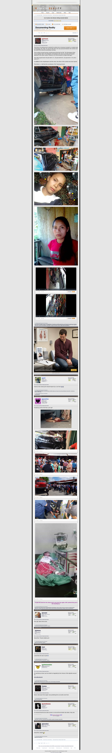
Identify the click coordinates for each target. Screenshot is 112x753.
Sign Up (47, 12)
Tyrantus (44, 686)
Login (53, 12)
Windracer (38, 630)
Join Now (69, 28)
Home (42, 12)
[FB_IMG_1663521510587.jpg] (56, 560)
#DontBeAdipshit (38, 677)
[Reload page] (35, 15)
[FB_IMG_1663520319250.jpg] (56, 486)
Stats (70, 12)
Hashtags (57, 715)
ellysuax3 (44, 612)
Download (71, 291)
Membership (59, 12)
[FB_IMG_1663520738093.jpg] (56, 509)
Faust (43, 647)
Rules (65, 12)
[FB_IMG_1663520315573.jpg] (56, 463)
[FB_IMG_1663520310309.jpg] (56, 440)
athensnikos (45, 723)
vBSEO (60, 752)
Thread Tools (75, 32)
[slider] (64, 289)
